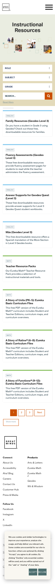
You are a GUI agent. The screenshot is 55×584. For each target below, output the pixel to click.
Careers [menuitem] (7, 478)
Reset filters (8, 102)
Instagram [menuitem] (8, 514)
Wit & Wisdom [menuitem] (35, 486)
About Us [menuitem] (8, 462)
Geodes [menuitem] (32, 481)
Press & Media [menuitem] (10, 495)
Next (39, 412)
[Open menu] (49, 7)
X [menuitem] (3, 519)
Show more (11, 421)
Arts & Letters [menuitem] (35, 462)
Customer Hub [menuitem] (11, 489)
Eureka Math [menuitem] (34, 468)
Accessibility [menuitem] (9, 468)
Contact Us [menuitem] (9, 484)
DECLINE (42, 572)
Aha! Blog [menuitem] (8, 473)
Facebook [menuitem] (8, 509)
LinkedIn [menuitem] (7, 525)
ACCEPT (33, 572)
